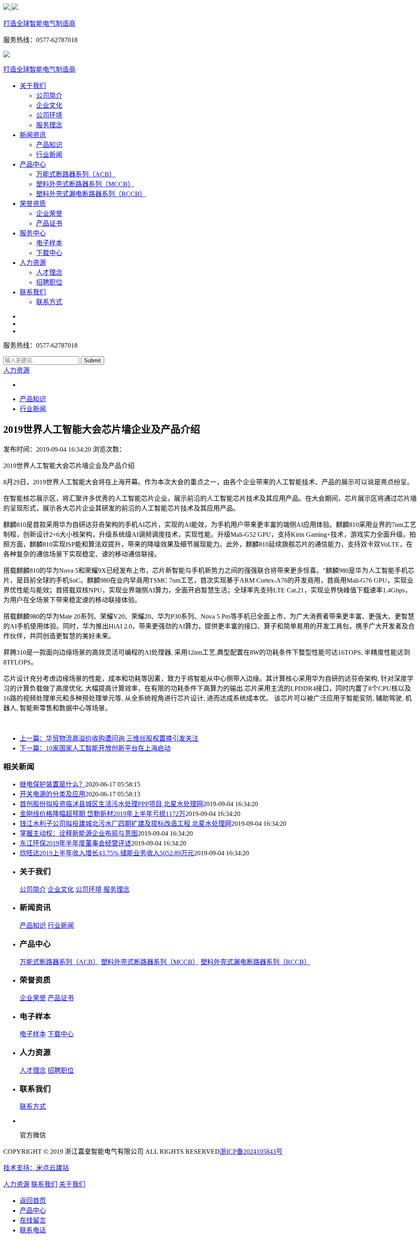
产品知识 (49, 144)
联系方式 (49, 301)
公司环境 (49, 115)
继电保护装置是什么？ (52, 784)
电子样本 (49, 243)
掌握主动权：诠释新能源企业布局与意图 (79, 833)
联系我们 (33, 292)
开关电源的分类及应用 (52, 794)
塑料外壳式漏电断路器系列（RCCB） (91, 193)
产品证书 (49, 223)
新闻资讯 (33, 134)
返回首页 (33, 1200)
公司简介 (49, 95)
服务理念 (49, 125)
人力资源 (33, 262)
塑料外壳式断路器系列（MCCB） (85, 184)
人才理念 (49, 272)
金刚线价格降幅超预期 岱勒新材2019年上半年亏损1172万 (102, 813)
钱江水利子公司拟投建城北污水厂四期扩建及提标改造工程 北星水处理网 (125, 823)
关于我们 (33, 85)
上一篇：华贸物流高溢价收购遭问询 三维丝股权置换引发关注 (109, 738)
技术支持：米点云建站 (36, 1167)
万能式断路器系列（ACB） (76, 174)
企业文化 (49, 105)
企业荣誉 (49, 213)
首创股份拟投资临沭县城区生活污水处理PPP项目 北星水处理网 (111, 803)
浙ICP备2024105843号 (251, 1151)
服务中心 (33, 233)
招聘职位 (49, 282)
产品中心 (33, 164)
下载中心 (49, 252)
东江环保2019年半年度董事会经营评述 (75, 843)
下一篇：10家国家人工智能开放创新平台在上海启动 (95, 748)
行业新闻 (49, 154)
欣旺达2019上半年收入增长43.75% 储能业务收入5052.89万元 (107, 853)
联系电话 (33, 1230)
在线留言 (33, 1220)
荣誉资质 (33, 203)
